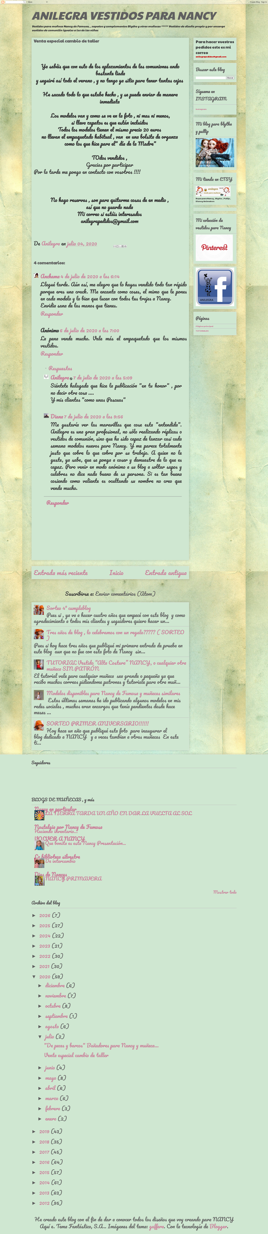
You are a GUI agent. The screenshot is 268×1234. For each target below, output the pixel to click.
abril (51, 1087)
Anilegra (60, 377)
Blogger (218, 1226)
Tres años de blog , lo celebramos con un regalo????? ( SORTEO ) (115, 635)
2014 (45, 1182)
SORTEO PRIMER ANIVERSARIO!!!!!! (97, 723)
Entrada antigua (166, 572)
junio (50, 1067)
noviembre (56, 995)
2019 (45, 1131)
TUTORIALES (202, 330)
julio (50, 1036)
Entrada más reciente (61, 572)
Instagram (201, 109)
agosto (52, 1026)
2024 (45, 935)
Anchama (50, 276)
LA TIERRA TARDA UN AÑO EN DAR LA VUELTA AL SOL (118, 813)
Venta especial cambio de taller (76, 1055)
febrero (53, 1108)
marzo (52, 1098)
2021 (45, 965)
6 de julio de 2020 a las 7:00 (89, 330)
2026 (45, 915)
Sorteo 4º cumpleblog (68, 607)
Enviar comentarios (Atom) (125, 593)
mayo (51, 1077)
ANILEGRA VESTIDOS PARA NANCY (123, 15)
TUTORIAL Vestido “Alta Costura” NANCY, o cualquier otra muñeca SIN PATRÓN (116, 665)
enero (51, 1118)
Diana (57, 416)
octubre (53, 1005)
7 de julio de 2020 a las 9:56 (93, 416)
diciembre (55, 985)
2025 (45, 925)
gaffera (156, 1226)
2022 (45, 955)
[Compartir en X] (120, 246)
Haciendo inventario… (56, 831)
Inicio (116, 572)
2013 (45, 1192)
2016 (45, 1161)
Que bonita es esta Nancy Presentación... (85, 843)
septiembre (57, 1015)
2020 (45, 976)
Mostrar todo (225, 892)
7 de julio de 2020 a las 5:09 (102, 377)
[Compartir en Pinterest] (125, 246)
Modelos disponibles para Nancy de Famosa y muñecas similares (113, 693)
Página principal (204, 326)
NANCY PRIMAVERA (73, 878)
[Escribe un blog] (117, 246)
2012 (45, 1202)
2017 (45, 1151)
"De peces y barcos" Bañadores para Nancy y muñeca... (101, 1045)
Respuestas (60, 368)
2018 (45, 1141)
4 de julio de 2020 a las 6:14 (90, 276)
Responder (51, 313)
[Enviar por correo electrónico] (114, 246)
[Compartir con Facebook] (122, 246)
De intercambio (60, 860)
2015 (45, 1172)
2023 (45, 945)
